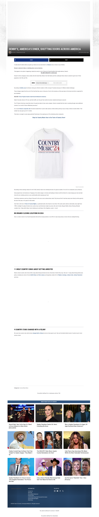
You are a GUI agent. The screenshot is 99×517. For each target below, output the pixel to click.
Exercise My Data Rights (33, 498)
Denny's (49, 64)
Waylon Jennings (62, 275)
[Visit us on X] (63, 491)
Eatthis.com (23, 88)
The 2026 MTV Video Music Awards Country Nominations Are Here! (47, 452)
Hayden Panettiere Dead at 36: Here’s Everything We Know (47, 425)
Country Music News (24, 388)
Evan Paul (13, 52)
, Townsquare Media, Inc (26, 503)
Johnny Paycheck (78, 275)
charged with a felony (38, 333)
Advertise (30, 492)
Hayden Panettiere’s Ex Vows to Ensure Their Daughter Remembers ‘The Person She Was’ (20, 479)
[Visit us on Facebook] (60, 491)
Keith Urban (34, 275)
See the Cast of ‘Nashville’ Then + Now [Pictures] (75, 478)
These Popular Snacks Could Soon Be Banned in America (32, 96)
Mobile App (30, 500)
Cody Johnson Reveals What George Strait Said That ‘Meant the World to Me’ (48, 478)
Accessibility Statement (33, 494)
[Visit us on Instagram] (55, 491)
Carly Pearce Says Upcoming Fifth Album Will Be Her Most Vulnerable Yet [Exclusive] (76, 452)
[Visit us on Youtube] (58, 491)
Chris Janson (41, 275)
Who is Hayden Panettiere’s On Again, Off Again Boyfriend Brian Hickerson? (76, 425)
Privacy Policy (31, 495)
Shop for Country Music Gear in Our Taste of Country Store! (48, 117)
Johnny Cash (70, 275)
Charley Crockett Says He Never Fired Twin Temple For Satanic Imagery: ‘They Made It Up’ (20, 452)
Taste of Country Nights (31, 203)
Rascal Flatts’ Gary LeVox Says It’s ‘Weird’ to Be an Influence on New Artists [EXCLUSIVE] (20, 426)
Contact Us (30, 491)
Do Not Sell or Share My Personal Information (37, 497)
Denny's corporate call (25, 108)
